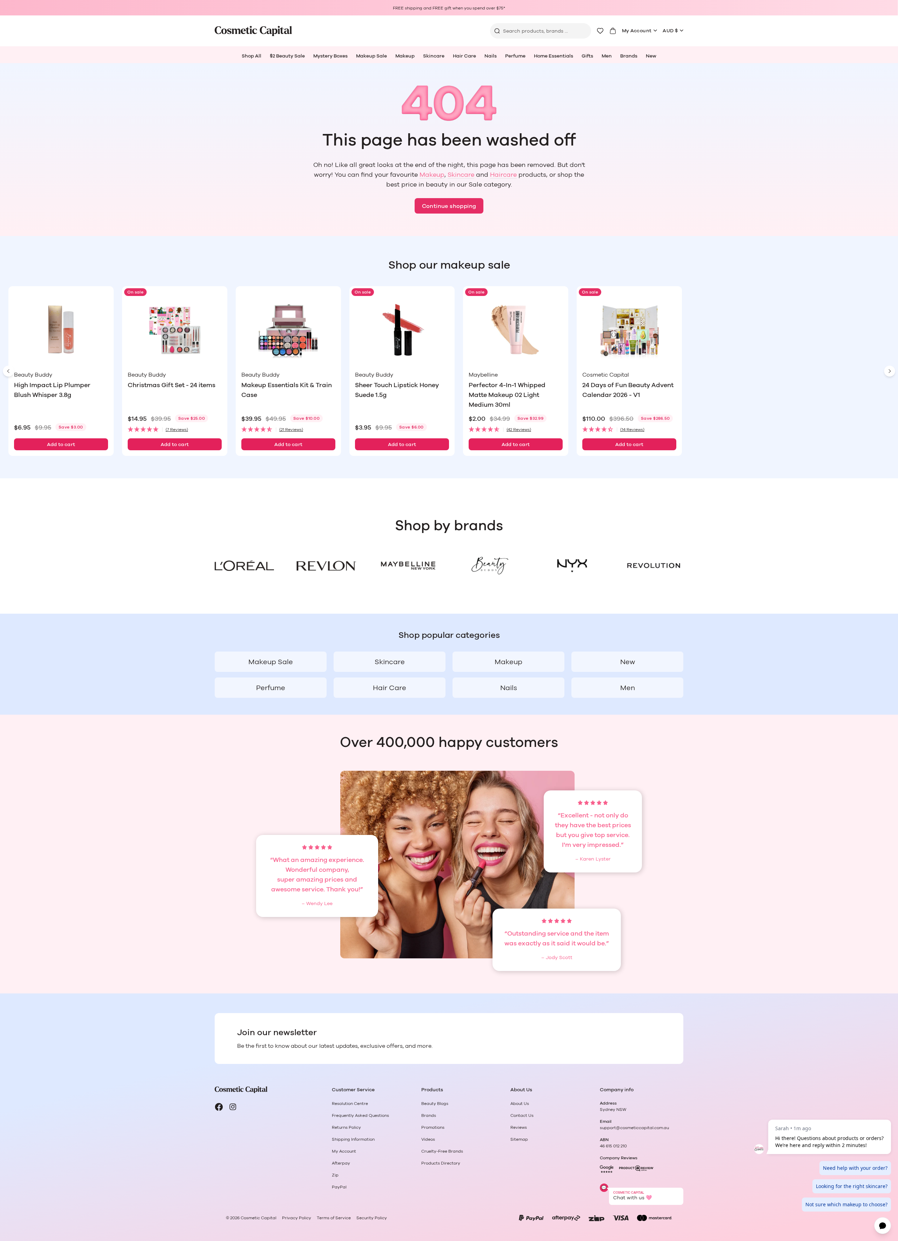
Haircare (503, 175)
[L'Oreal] (244, 565)
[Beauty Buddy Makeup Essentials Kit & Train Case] (288, 330)
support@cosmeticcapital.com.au (634, 1128)
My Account (637, 30)
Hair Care (464, 56)
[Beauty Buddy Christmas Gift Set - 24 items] (175, 330)
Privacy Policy (296, 1218)
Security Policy (371, 1218)
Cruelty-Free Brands (442, 1151)
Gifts (587, 56)
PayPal (339, 1187)
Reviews (518, 1127)
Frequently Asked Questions (360, 1115)
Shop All (251, 56)
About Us (519, 1103)
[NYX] (571, 565)
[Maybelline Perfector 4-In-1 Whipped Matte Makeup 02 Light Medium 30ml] (516, 330)
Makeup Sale (371, 56)
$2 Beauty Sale (287, 56)
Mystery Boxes (330, 56)
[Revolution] (653, 565)
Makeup (405, 56)
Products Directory (440, 1163)
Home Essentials (553, 56)
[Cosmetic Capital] (253, 31)
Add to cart (61, 444)
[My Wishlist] (600, 30)
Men (607, 56)
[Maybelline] (408, 565)
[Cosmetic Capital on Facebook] (219, 1107)
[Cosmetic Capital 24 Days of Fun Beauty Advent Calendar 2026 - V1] (629, 330)
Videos (428, 1139)
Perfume (515, 56)
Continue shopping (449, 206)
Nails (490, 56)
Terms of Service (334, 1218)
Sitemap (519, 1139)
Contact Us (522, 1115)
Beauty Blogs (434, 1103)
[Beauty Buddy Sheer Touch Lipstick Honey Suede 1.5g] (402, 330)
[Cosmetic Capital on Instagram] (233, 1107)
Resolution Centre (350, 1103)
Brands (628, 56)
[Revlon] (326, 565)
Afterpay (341, 1163)
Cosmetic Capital (258, 1218)
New (651, 56)
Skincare (433, 56)
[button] (175, 429)
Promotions (432, 1127)
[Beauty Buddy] (490, 565)
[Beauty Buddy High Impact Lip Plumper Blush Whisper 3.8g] (61, 330)
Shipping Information (353, 1139)
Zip (335, 1175)
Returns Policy (346, 1127)
